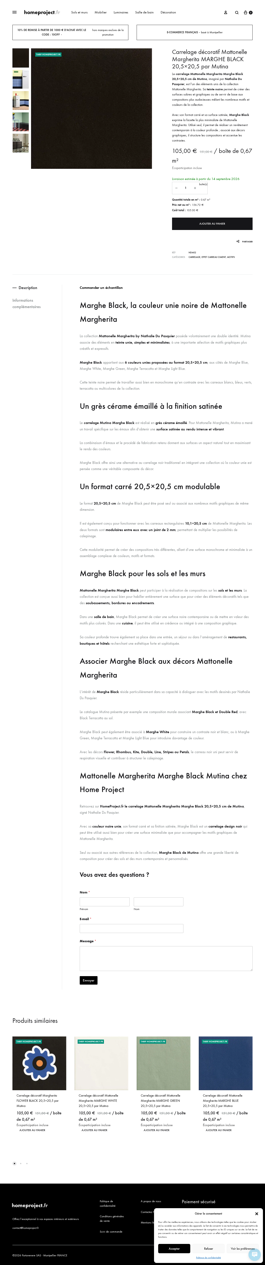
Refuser (208, 1249)
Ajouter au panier (212, 223)
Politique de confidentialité (208, 1257)
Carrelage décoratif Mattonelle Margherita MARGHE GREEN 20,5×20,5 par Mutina (160, 1100)
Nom (137, 909)
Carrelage (194, 257)
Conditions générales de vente (112, 1219)
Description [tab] (28, 287)
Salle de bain (144, 12)
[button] (257, 1214)
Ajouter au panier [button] (32, 1130)
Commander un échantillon (101, 287)
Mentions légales (150, 1222)
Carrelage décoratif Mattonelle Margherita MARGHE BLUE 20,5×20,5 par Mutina (222, 1100)
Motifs (231, 257)
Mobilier (101, 12)
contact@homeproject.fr (25, 1228)
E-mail (86, 919)
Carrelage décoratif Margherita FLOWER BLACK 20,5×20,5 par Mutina (38, 1100)
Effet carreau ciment (214, 257)
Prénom (84, 909)
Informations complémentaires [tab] (26, 303)
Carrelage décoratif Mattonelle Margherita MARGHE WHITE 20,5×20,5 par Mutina (98, 1100)
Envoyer (88, 980)
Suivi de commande (111, 1231)
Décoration (168, 12)
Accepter (174, 1249)
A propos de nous (151, 1201)
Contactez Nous (150, 1212)
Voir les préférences (243, 1249)
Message (88, 941)
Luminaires (121, 12)
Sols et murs (79, 12)
